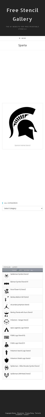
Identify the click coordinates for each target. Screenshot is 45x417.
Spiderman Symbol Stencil (19, 274)
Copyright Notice (10, 413)
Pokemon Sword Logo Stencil (20, 351)
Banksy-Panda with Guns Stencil (21, 312)
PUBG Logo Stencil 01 (17, 343)
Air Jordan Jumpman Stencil (19, 305)
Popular (7, 267)
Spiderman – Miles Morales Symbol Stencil (24, 366)
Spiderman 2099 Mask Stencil (20, 374)
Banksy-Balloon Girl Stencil (19, 297)
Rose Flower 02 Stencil (18, 289)
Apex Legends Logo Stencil (19, 328)
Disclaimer (20, 413)
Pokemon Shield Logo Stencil (20, 358)
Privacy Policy (29, 413)
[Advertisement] (22, 79)
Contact (26, 414)
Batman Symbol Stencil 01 (19, 282)
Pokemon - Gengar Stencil (19, 320)
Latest (14, 267)
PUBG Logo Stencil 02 (17, 335)
